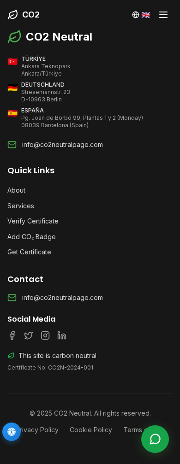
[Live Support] (155, 439)
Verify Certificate (33, 221)
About (16, 190)
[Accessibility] (11, 432)
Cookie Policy (91, 430)
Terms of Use (143, 430)
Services (20, 206)
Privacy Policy (37, 430)
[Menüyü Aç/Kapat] (163, 15)
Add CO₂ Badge (31, 237)
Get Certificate (29, 252)
